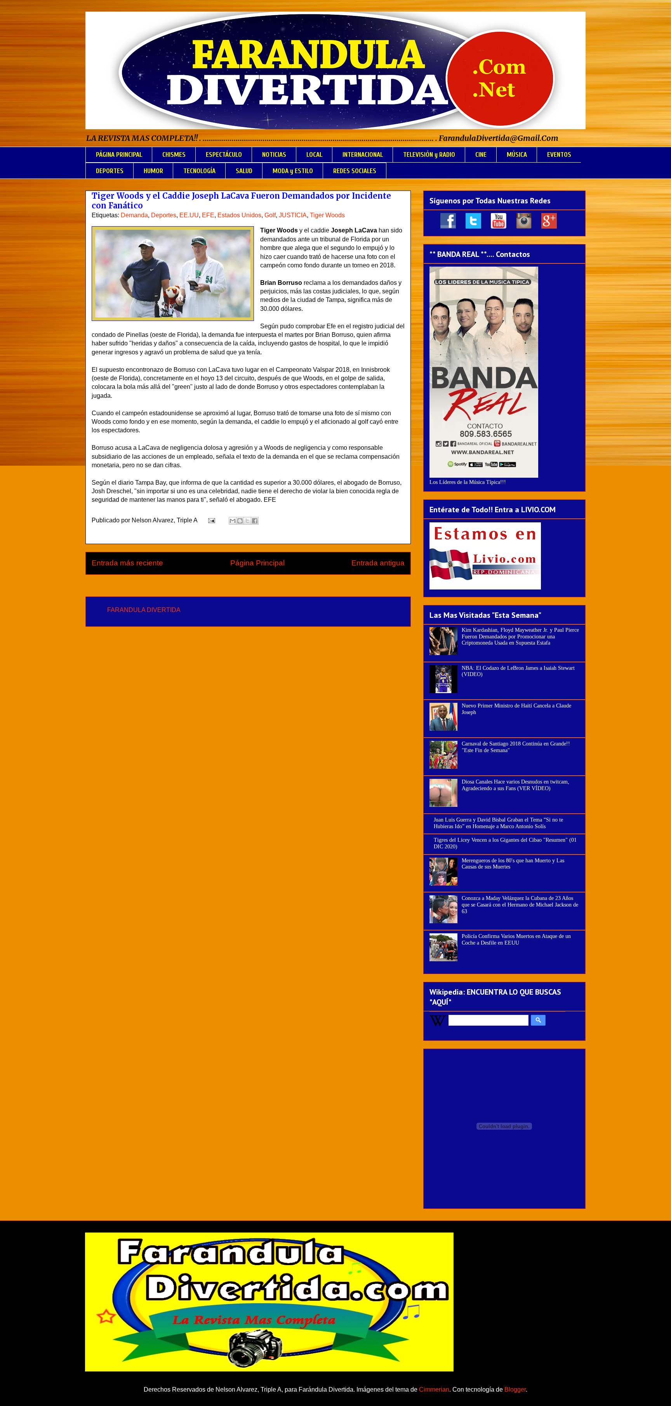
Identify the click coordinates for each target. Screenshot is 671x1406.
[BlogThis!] (240, 521)
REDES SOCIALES (354, 171)
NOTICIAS (274, 154)
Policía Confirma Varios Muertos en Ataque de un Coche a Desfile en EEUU (516, 939)
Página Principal (257, 563)
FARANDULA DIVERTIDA (144, 610)
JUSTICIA (293, 215)
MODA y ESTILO (293, 171)
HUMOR (153, 171)
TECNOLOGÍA (199, 171)
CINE (481, 154)
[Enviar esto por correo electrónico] (232, 521)
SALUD (244, 171)
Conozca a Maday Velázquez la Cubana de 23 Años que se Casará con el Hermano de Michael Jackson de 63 (520, 904)
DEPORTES (109, 171)
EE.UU (189, 215)
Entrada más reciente (127, 563)
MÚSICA (517, 154)
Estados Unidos (239, 215)
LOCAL (314, 154)
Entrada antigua (378, 563)
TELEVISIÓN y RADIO (429, 154)
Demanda (134, 215)
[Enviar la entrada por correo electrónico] (211, 520)
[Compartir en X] (247, 521)
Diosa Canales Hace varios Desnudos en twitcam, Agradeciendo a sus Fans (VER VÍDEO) (515, 785)
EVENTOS (559, 154)
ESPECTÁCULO (224, 154)
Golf (270, 215)
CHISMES (174, 154)
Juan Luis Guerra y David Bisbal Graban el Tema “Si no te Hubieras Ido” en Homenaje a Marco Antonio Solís (498, 823)
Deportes (163, 215)
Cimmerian (434, 1389)
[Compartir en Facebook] (255, 521)
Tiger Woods (327, 215)
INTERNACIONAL (362, 154)
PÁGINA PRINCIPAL (119, 154)
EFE (208, 215)
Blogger (515, 1389)
